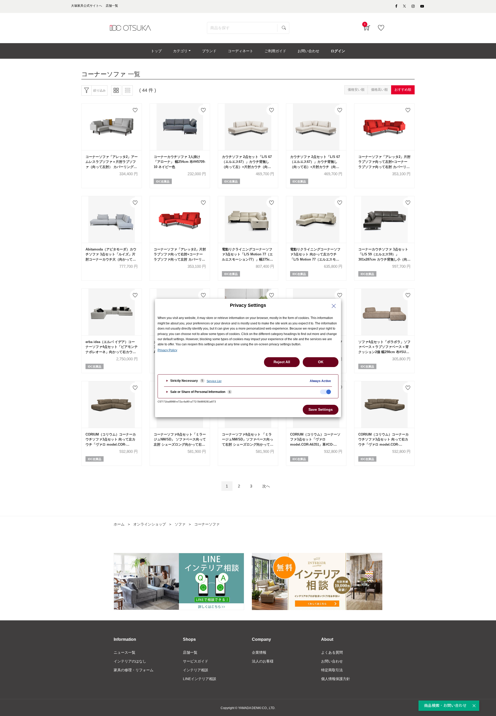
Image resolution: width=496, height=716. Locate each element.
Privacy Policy (167, 350)
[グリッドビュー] (116, 90)
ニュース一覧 (124, 652)
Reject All (282, 362)
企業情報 (259, 652)
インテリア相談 (195, 670)
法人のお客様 (263, 661)
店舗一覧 (190, 652)
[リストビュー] (127, 90)
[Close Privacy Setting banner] (333, 306)
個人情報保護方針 (335, 679)
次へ (266, 486)
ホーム (119, 524)
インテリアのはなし (130, 661)
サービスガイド (195, 661)
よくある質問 (332, 652)
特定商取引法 (332, 670)
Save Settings (320, 409)
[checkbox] (325, 392)
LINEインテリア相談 (199, 679)
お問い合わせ (332, 661)
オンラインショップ (149, 524)
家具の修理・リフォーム (133, 670)
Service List (214, 381)
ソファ (180, 524)
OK (320, 362)
